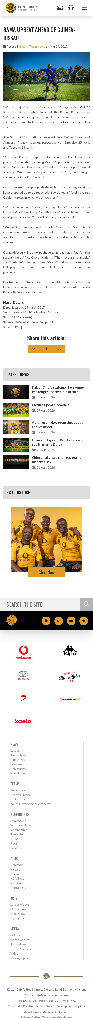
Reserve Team (20, 795)
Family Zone (18, 820)
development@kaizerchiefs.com (46, 1012)
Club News (17, 759)
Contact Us (18, 887)
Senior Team (18, 790)
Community (18, 769)
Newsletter (18, 773)
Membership (18, 830)
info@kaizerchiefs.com (51, 995)
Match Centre (19, 940)
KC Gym (16, 883)
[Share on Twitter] (34, 349)
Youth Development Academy (30, 804)
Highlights (17, 918)
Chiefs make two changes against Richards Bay (57, 460)
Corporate (17, 874)
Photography (19, 958)
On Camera (18, 909)
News (24, 46)
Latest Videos (19, 904)
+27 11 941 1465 (33, 1000)
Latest (14, 750)
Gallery (15, 935)
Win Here (16, 848)
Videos (15, 953)
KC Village (17, 878)
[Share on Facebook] (46, 349)
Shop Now (47, 572)
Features (16, 764)
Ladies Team (18, 799)
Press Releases (20, 949)
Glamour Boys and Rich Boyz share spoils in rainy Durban (58, 442)
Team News (37, 46)
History (15, 869)
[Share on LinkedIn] (59, 349)
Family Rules (18, 834)
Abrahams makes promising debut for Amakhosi (57, 424)
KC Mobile (17, 839)
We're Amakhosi (21, 825)
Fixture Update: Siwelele (51, 405)
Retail (14, 843)
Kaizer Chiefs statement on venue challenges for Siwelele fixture (58, 389)
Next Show (17, 913)
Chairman (16, 865)
